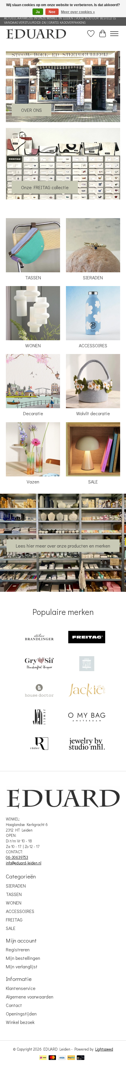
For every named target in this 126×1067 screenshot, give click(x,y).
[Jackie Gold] (87, 690)
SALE (93, 481)
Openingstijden (21, 1013)
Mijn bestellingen (23, 958)
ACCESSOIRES (93, 345)
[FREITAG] (87, 637)
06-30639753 (17, 857)
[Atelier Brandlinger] (39, 637)
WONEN (33, 345)
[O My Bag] (87, 717)
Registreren (18, 949)
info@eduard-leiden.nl (23, 863)
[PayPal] (71, 1058)
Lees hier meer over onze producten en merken (63, 546)
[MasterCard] (52, 1058)
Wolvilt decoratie (93, 413)
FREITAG (14, 919)
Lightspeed (104, 1049)
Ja (38, 12)
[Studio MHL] (87, 744)
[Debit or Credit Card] (80, 1058)
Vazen (33, 481)
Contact (14, 1005)
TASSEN (33, 277)
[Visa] (62, 1058)
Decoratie (33, 413)
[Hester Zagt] (87, 664)
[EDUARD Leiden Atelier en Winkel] (36, 34)
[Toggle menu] (114, 34)
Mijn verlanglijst (22, 966)
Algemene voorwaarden (29, 997)
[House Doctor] (39, 690)
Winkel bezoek (20, 1022)
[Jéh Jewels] (39, 717)
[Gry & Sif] (39, 664)
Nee (52, 12)
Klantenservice (20, 988)
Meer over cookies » (78, 12)
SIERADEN (93, 277)
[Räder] (39, 744)
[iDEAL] (43, 1058)
